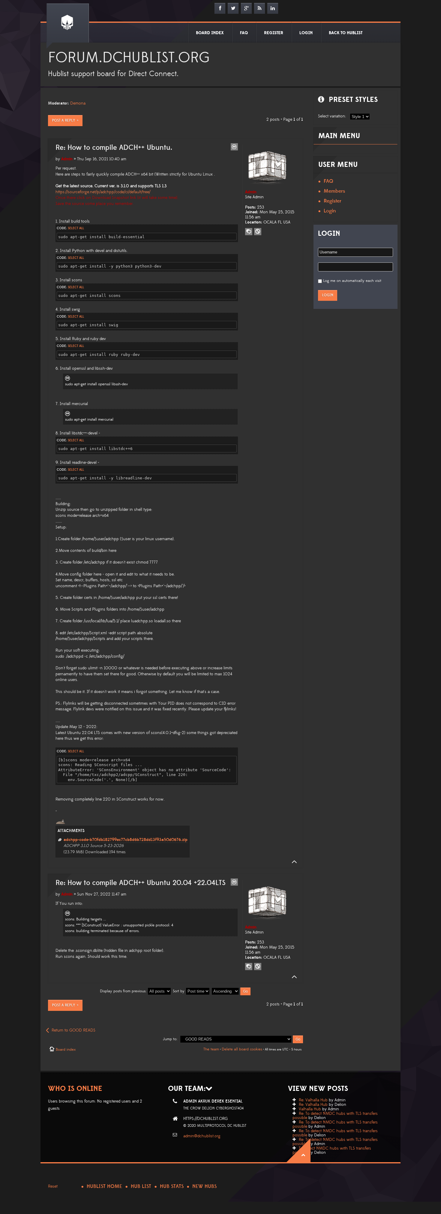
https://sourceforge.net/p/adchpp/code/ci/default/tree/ (103, 192)
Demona (78, 103)
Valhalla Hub (310, 1109)
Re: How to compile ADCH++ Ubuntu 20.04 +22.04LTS (141, 882)
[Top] (293, 862)
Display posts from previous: (124, 991)
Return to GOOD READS (73, 1030)
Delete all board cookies (242, 1049)
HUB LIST (141, 1186)
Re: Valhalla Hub (313, 1100)
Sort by (179, 991)
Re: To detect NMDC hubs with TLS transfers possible (335, 1116)
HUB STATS (172, 1186)
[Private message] (249, 232)
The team (211, 1049)
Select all (76, 228)
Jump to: (170, 1039)
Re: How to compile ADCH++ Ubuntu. (114, 147)
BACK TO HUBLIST (345, 33)
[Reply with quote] (234, 147)
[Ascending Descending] (231, 991)
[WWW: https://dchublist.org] (258, 232)
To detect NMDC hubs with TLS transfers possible (331, 1150)
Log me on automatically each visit (352, 280)
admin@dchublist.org (201, 1136)
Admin (67, 159)
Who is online (75, 1088)
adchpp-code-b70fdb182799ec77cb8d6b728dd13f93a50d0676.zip (126, 839)
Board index (66, 1049)
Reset (53, 1186)
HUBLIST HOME (104, 1186)
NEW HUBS (204, 1186)
